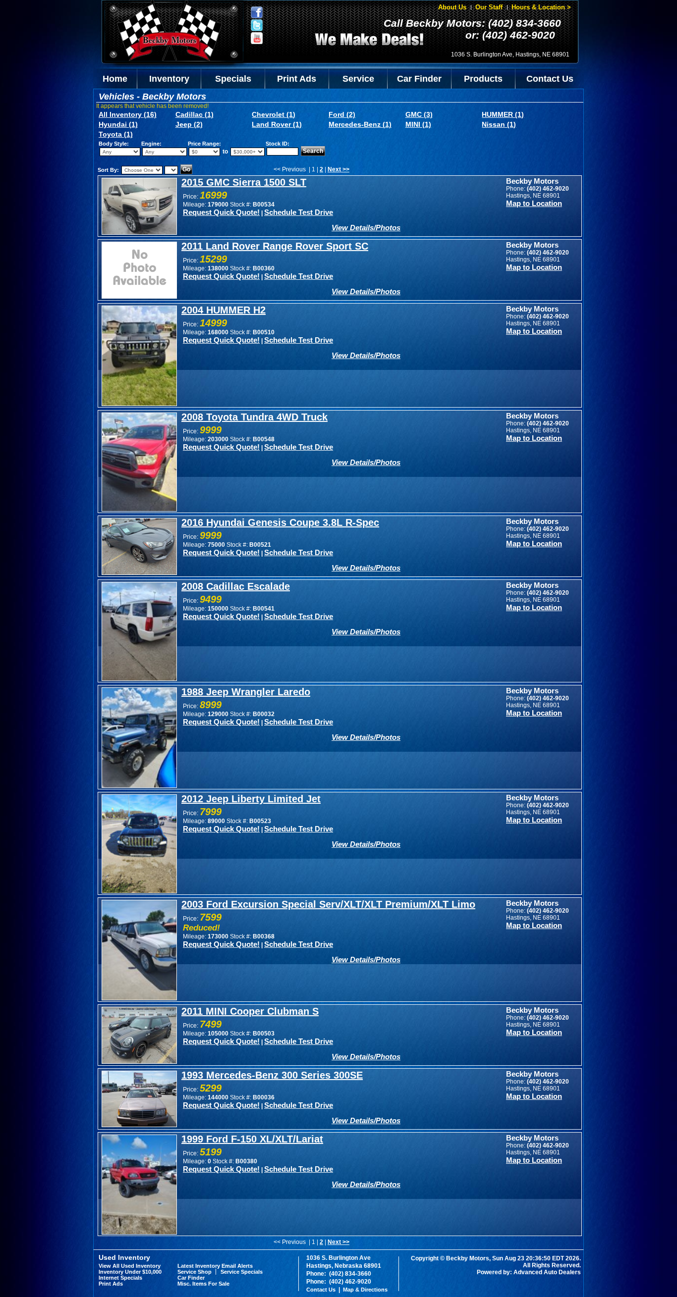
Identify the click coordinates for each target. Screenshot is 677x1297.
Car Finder (419, 79)
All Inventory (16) (128, 114)
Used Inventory (124, 1257)
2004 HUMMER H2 (223, 310)
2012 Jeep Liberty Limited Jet (251, 798)
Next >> (338, 169)
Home (115, 79)
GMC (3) (419, 114)
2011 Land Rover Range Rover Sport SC (274, 246)
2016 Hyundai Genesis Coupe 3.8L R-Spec (280, 522)
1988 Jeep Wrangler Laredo (245, 691)
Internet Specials (120, 1278)
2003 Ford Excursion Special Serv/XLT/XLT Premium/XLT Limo (328, 904)
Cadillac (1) (194, 114)
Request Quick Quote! (221, 212)
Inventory (169, 79)
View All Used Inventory (130, 1266)
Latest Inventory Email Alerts (215, 1266)
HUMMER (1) (503, 114)
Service (358, 79)
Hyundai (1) (118, 124)
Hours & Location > (541, 7)
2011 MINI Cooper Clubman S (250, 1011)
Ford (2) (342, 114)
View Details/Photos (366, 227)
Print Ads (296, 79)
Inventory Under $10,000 (130, 1272)
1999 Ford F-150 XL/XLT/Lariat (252, 1139)
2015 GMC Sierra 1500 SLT (243, 182)
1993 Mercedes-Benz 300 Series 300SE (272, 1075)
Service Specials (242, 1272)
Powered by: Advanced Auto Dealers (529, 1272)
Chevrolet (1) (273, 114)
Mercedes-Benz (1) (360, 124)
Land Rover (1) (277, 124)
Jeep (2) (189, 124)
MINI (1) (418, 124)
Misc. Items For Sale (203, 1284)
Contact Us (549, 79)
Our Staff (489, 7)
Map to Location (534, 203)
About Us (452, 7)
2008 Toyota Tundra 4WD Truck (254, 417)
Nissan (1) (499, 124)
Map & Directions (365, 1290)
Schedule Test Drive (298, 212)
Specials (233, 79)
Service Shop (194, 1272)
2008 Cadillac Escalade (235, 586)
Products (483, 79)
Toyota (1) (116, 134)
